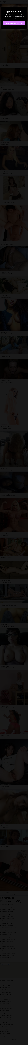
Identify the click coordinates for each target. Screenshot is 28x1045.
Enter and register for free (14, 23)
